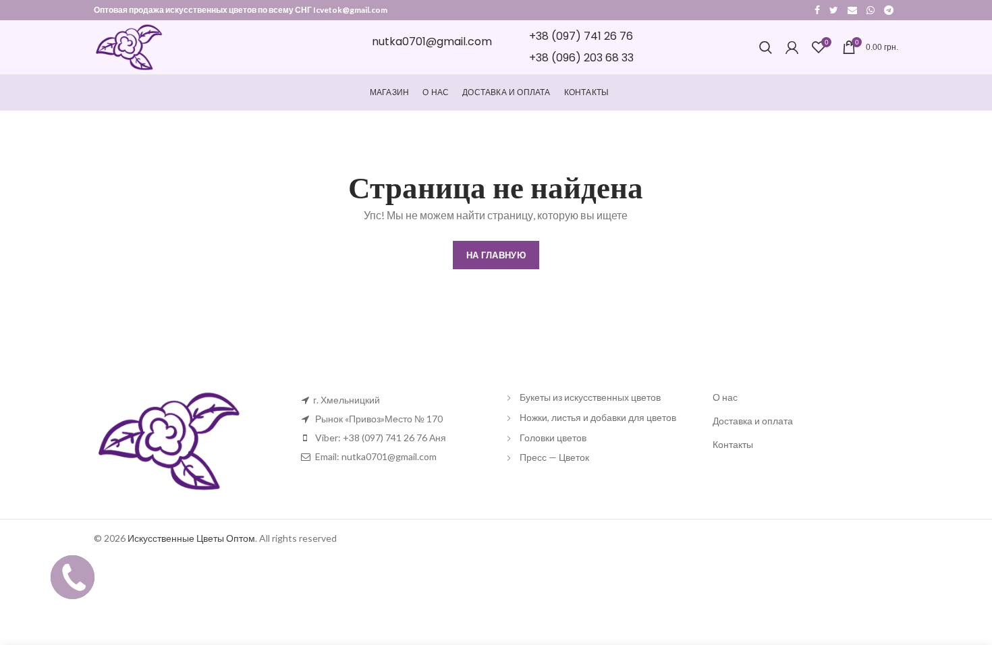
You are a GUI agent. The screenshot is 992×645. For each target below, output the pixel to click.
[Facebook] (817, 10)
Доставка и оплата (753, 420)
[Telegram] (888, 10)
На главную (496, 255)
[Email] (852, 10)
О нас (725, 397)
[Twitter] (834, 10)
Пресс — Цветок (554, 457)
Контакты (733, 444)
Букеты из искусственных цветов (590, 397)
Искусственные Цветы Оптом (191, 538)
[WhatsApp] (870, 10)
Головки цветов (553, 437)
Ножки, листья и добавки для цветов (598, 417)
